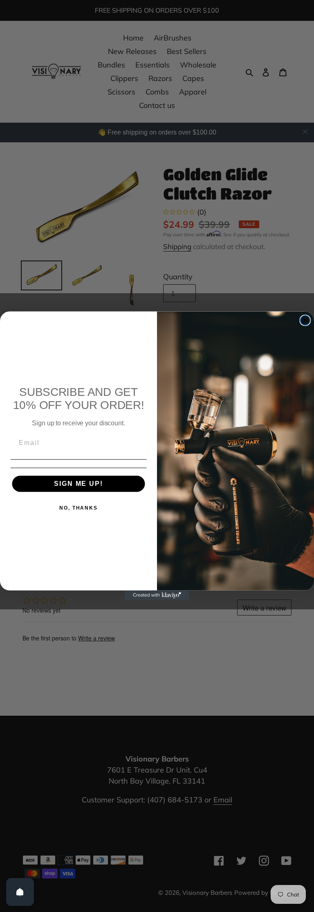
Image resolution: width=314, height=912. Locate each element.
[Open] (20, 892)
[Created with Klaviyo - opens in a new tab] (157, 596)
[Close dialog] (305, 321)
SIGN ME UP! (78, 484)
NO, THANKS (78, 508)
